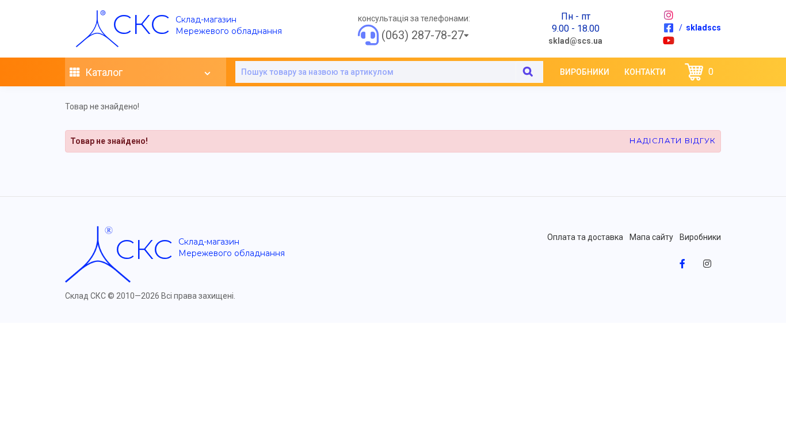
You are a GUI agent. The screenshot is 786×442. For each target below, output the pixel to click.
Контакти (645, 72)
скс (141, 24)
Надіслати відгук (672, 140)
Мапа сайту (651, 237)
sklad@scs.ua (575, 40)
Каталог (103, 72)
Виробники (584, 72)
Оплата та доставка (585, 237)
